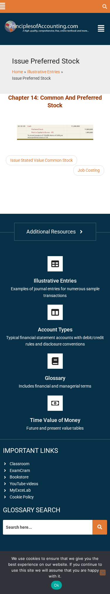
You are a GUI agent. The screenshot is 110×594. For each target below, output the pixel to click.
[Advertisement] (53, 190)
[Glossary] (55, 361)
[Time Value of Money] (55, 403)
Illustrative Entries (55, 281)
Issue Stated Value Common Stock (41, 160)
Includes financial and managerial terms (55, 386)
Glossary (55, 378)
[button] (2, 6)
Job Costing (89, 170)
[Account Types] (55, 312)
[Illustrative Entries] (55, 263)
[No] (103, 572)
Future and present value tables (55, 428)
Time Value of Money (55, 420)
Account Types (55, 329)
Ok (56, 585)
